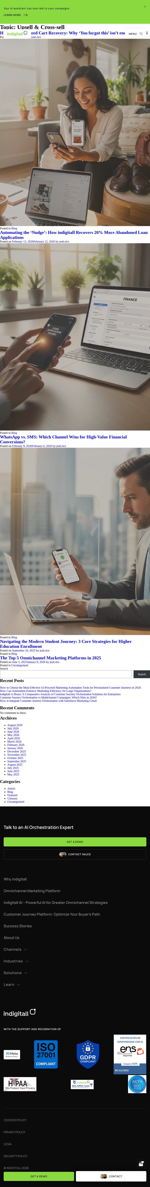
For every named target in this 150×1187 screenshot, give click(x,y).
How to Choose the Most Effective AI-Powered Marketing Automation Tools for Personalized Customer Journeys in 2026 (70, 687)
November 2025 (16, 754)
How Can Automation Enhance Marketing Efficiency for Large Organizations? (45, 690)
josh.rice (64, 241)
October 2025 (15, 758)
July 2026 (13, 728)
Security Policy (15, 1156)
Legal (8, 1144)
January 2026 (15, 748)
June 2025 (13, 771)
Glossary (12, 798)
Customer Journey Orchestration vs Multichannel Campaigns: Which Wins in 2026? (48, 697)
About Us (11, 938)
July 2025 (13, 767)
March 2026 (14, 741)
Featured (12, 795)
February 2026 (15, 744)
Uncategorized (19, 665)
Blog (14, 228)
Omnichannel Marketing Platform (32, 891)
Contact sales (79, 854)
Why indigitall (15, 879)
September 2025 (16, 761)
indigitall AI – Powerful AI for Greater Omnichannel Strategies (56, 902)
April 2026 (13, 738)
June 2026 (13, 731)
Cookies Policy (15, 1120)
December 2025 (16, 751)
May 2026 (13, 735)
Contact (115, 1176)
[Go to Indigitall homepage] (75, 1013)
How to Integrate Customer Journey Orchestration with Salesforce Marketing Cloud (48, 700)
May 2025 (13, 774)
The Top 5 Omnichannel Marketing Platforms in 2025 (50, 658)
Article (11, 788)
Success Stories (18, 926)
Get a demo (39, 1176)
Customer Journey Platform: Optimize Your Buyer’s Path (52, 914)
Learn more (12, 15)
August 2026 (14, 725)
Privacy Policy (14, 1132)
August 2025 (14, 764)
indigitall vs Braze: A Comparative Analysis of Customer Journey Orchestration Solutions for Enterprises (60, 694)
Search (4, 668)
